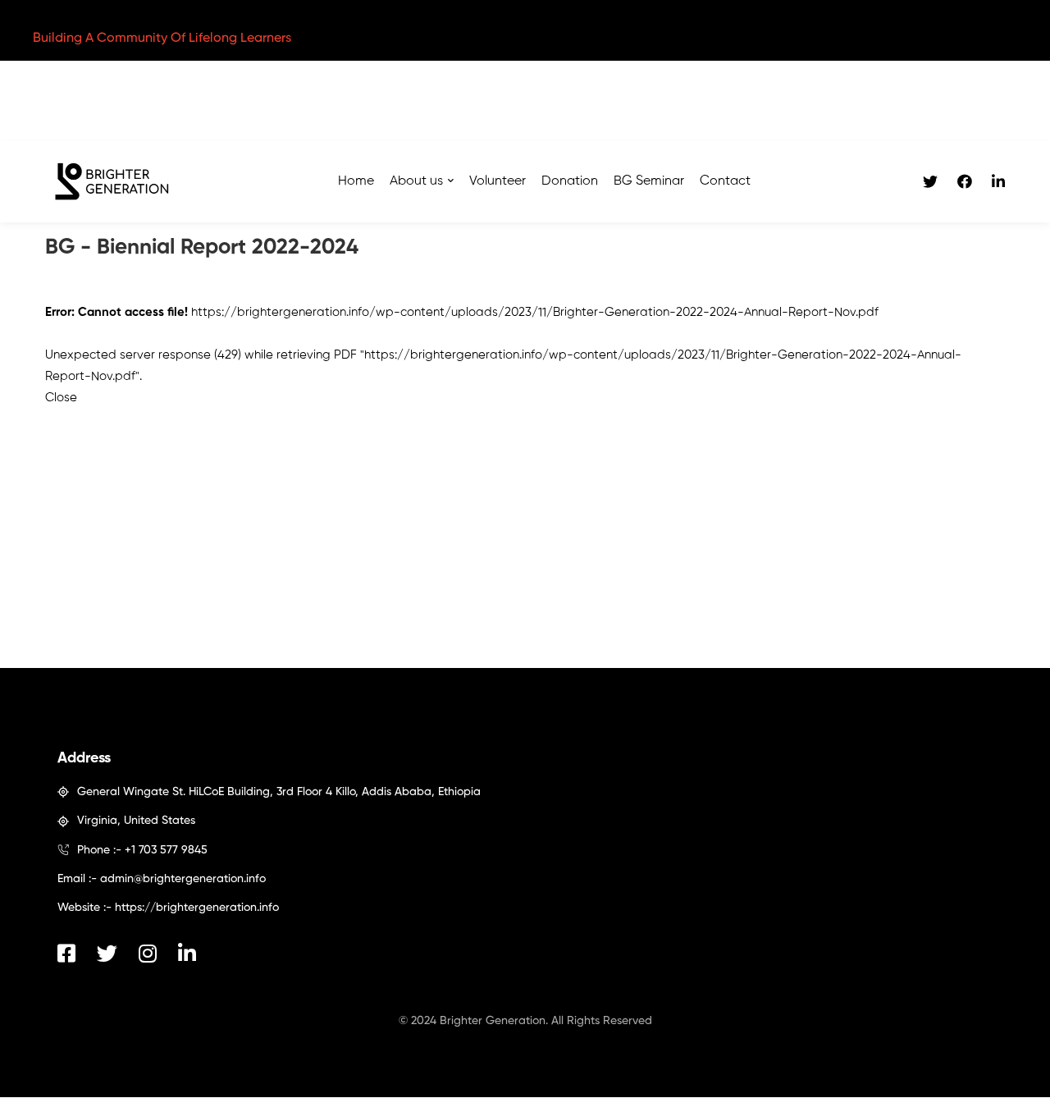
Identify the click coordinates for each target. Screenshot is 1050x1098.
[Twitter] (930, 181)
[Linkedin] (998, 181)
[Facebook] (964, 181)
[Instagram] (147, 953)
